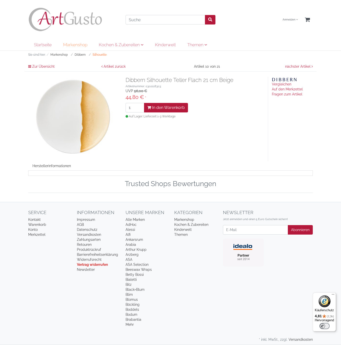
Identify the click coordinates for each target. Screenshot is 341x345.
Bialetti (131, 280)
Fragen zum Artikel (287, 94)
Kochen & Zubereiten (120, 44)
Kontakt (34, 220)
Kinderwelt (165, 44)
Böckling (133, 305)
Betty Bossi (135, 275)
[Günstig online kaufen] (73, 19)
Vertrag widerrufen (92, 265)
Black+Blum (135, 290)
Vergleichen (281, 84)
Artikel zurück (114, 66)
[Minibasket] (307, 19)
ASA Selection (137, 265)
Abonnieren (300, 230)
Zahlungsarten (89, 240)
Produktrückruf (89, 250)
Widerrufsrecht (89, 260)
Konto (33, 230)
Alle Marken (135, 220)
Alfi (128, 235)
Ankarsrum (134, 240)
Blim (129, 295)
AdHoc (131, 225)
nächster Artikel (298, 66)
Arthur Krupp (136, 250)
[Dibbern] (284, 79)
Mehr (130, 325)
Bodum (131, 315)
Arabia (131, 245)
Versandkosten (89, 235)
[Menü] (333, 296)
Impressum (86, 220)
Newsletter (86, 270)
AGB (80, 225)
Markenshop (75, 44)
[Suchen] (210, 19)
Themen (195, 44)
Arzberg (132, 255)
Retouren (84, 245)
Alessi (130, 230)
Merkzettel (36, 235)
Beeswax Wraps (139, 270)
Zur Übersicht (43, 66)
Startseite (43, 44)
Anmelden (289, 19)
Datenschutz (87, 230)
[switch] (325, 326)
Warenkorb (37, 225)
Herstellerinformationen (51, 166)
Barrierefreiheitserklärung (97, 255)
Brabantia (133, 320)
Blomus (132, 300)
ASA (129, 260)
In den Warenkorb (168, 107)
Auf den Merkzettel (287, 89)
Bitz (129, 285)
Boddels (132, 310)
